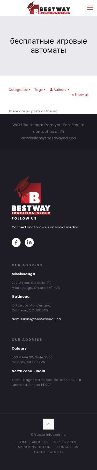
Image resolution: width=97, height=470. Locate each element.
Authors (60, 89)
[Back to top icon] (48, 424)
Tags (38, 89)
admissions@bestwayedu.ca (36, 319)
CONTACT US (67, 447)
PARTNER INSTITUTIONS (34, 447)
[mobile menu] (90, 7)
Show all (81, 94)
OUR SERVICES (64, 442)
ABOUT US (40, 442)
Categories (18, 89)
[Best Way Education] (48, 7)
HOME (23, 442)
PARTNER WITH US (48, 451)
